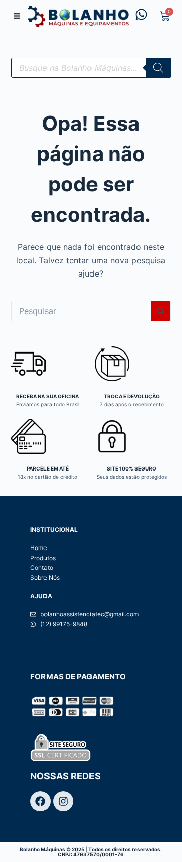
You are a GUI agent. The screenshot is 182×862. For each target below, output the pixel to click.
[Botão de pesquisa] (161, 311)
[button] (17, 16)
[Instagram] (63, 801)
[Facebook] (40, 801)
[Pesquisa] (158, 68)
